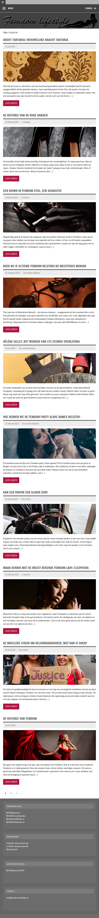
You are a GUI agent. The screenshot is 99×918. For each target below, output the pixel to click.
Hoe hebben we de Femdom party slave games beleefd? (41, 417)
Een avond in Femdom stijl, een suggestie (32, 191)
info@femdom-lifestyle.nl (17, 898)
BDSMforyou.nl (13, 813)
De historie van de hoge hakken (25, 115)
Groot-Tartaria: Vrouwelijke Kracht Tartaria (35, 40)
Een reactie (26, 499)
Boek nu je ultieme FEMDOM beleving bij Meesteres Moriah (44, 266)
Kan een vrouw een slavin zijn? (25, 492)
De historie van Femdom (20, 718)
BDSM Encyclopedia (15, 816)
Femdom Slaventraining (17, 843)
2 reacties (26, 122)
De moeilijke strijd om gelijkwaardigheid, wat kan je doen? (45, 643)
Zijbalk (88, 8)
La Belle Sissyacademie (17, 846)
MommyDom (12, 849)
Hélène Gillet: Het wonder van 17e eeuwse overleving (41, 341)
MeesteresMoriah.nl (15, 819)
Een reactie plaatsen (31, 273)
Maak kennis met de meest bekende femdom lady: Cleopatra (46, 568)
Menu (10, 8)
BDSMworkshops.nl (15, 822)
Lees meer (11, 103)
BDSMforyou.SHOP (15, 870)
